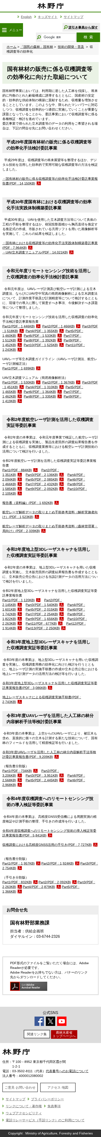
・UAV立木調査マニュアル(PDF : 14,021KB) (35, 252)
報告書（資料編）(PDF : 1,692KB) (27, 503)
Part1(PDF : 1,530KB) (18, 382)
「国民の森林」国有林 (36, 47)
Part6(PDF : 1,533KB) (40, 335)
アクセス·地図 (57, 1087)
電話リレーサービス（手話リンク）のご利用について (45, 1120)
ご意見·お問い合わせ (20, 1087)
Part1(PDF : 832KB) (17, 882)
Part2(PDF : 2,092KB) (55, 882)
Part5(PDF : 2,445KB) (42, 780)
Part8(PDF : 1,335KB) (40, 396)
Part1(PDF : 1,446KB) (18, 326)
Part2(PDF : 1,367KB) (58, 382)
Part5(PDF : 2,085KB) (42, 479)
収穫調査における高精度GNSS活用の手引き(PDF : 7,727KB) (47, 845)
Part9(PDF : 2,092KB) (42, 489)
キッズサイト (48, 17)
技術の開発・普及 (71, 47)
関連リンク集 (37, 1034)
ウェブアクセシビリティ (24, 1113)
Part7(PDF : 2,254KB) (42, 614)
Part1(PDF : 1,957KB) (18, 863)
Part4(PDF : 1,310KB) (42, 387)
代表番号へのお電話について (67, 1071)
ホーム (11, 47)
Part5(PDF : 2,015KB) (42, 609)
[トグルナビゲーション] (4, 30)
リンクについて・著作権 (24, 1106)
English (26, 17)
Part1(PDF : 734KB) (17, 771)
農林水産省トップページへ (64, 1034)
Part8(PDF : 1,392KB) (40, 340)
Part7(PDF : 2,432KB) (42, 484)
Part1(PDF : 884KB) (17, 470)
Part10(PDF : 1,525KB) (41, 345)
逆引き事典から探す (83, 27)
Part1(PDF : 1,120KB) (18, 600)
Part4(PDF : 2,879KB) (39, 887)
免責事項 (54, 1106)
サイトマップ (73, 17)
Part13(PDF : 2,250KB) (43, 628)
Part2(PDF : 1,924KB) (57, 863)
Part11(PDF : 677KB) (41, 623)
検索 (88, 37)
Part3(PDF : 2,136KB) (42, 475)
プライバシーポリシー (47, 1099)
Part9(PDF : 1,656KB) (42, 619)
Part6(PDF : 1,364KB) (40, 392)
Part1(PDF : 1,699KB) (18, 368)
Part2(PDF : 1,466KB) (58, 326)
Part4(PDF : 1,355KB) (42, 331)
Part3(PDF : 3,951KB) (42, 775)
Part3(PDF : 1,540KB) (42, 605)
